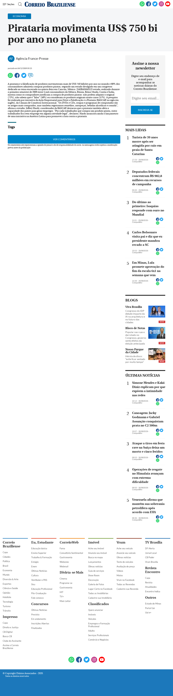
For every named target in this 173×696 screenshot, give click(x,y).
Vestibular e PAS (39, 580)
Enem (34, 566)
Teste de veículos (125, 562)
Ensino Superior (38, 553)
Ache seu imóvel (96, 548)
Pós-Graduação (38, 593)
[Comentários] (30, 77)
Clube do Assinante (12, 640)
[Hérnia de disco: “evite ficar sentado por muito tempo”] (156, 354)
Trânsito (7, 610)
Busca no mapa (95, 557)
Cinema (63, 578)
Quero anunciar (95, 610)
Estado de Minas (153, 603)
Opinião (6, 592)
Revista (148, 582)
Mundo (6, 574)
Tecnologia (8, 601)
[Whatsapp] (10, 77)
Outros (150, 598)
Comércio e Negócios (98, 639)
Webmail (64, 566)
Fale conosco (37, 597)
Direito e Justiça (10, 627)
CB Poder (149, 557)
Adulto (91, 630)
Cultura (35, 575)
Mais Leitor (65, 601)
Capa (5, 552)
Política (6, 561)
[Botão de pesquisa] (19, 4)
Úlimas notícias (95, 566)
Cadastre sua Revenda (127, 589)
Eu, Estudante (42, 542)
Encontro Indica (152, 591)
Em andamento (38, 619)
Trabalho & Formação (41, 557)
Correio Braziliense (11, 544)
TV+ (62, 596)
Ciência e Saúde (10, 588)
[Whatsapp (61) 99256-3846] (142, 5)
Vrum (121, 542)
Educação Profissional (41, 589)
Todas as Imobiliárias (98, 593)
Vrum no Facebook (125, 580)
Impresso (10, 617)
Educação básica (39, 548)
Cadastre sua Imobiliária (100, 597)
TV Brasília (153, 542)
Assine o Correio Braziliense (11, 646)
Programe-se (66, 583)
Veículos (92, 619)
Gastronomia (66, 557)
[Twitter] (23, 77)
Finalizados (36, 628)
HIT (61, 592)
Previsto (35, 614)
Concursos (39, 604)
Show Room (94, 575)
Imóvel (93, 542)
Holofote (7, 597)
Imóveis (92, 614)
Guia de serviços (96, 570)
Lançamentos (94, 562)
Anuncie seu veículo (126, 553)
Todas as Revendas (126, 584)
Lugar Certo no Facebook (100, 589)
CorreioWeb (69, 542)
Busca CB (7, 636)
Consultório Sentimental (71, 553)
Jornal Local (151, 553)
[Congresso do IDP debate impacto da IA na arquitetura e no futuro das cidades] (156, 312)
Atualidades (151, 587)
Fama (62, 548)
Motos (120, 575)
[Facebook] (148, 5)
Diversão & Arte (10, 579)
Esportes (7, 583)
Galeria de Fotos (96, 584)
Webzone (64, 562)
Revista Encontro (152, 570)
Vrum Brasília (151, 562)
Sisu (33, 584)
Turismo (6, 606)
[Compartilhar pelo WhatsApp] (157, 163)
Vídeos (120, 570)
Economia (7, 570)
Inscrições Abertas (40, 623)
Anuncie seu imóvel (97, 553)
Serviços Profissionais (98, 635)
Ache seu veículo (125, 548)
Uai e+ (148, 612)
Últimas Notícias (39, 570)
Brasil (5, 565)
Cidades (6, 556)
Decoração (93, 580)
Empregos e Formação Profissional (99, 625)
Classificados (98, 604)
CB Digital (8, 632)
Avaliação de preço (126, 566)
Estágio (35, 562)
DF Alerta (150, 548)
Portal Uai (150, 608)
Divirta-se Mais (71, 572)
